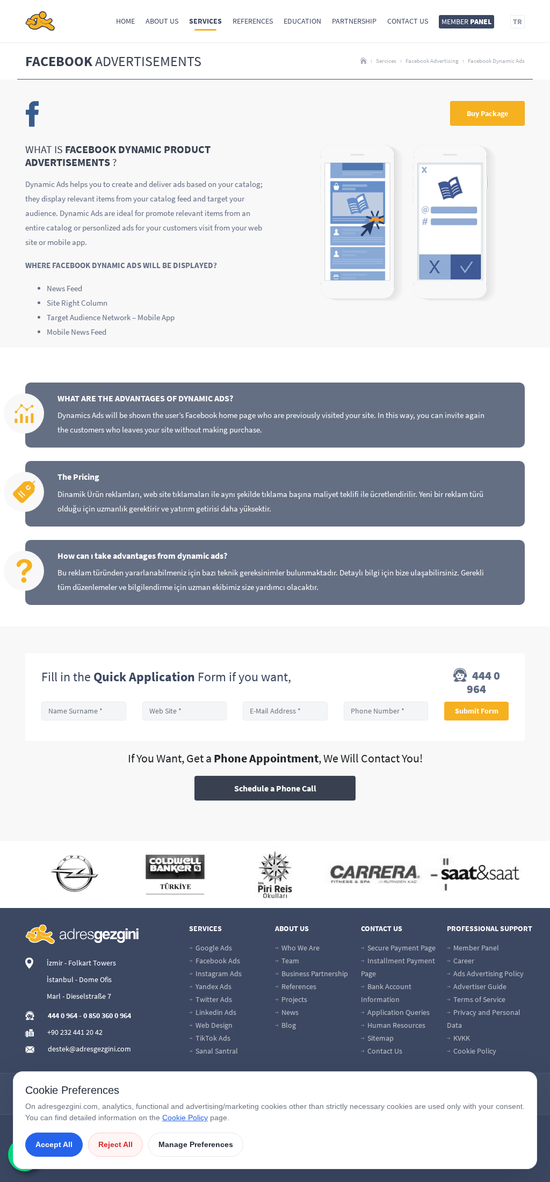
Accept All (54, 1144)
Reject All (115, 1144)
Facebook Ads (217, 960)
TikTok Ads (212, 1038)
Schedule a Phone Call (275, 788)
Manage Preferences (195, 1144)
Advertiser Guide (479, 986)
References (253, 21)
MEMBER (466, 21)
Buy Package (487, 113)
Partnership (354, 21)
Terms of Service (478, 999)
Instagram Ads (218, 973)
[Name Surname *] (83, 711)
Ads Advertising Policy (488, 973)
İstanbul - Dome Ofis (79, 979)
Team (289, 960)
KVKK (461, 1038)
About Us (162, 21)
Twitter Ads (213, 999)
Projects (293, 999)
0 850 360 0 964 (107, 1015)
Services (205, 21)
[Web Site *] (184, 711)
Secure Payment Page (401, 948)
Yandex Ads (212, 986)
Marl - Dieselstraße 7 (79, 996)
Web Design (213, 1025)
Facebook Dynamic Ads (496, 60)
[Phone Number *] (386, 711)
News (289, 1012)
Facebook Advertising (432, 60)
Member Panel (475, 948)
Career (463, 960)
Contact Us (407, 21)
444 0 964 (483, 682)
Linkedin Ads (215, 1012)
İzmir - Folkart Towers (81, 963)
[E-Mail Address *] (285, 711)
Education (302, 21)
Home (125, 21)
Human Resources (395, 1025)
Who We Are (300, 948)
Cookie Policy (474, 1051)
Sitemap (380, 1038)
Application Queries (398, 1012)
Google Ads (213, 948)
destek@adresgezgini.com (89, 1049)
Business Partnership (314, 973)
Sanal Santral (216, 1051)
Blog (288, 1025)
